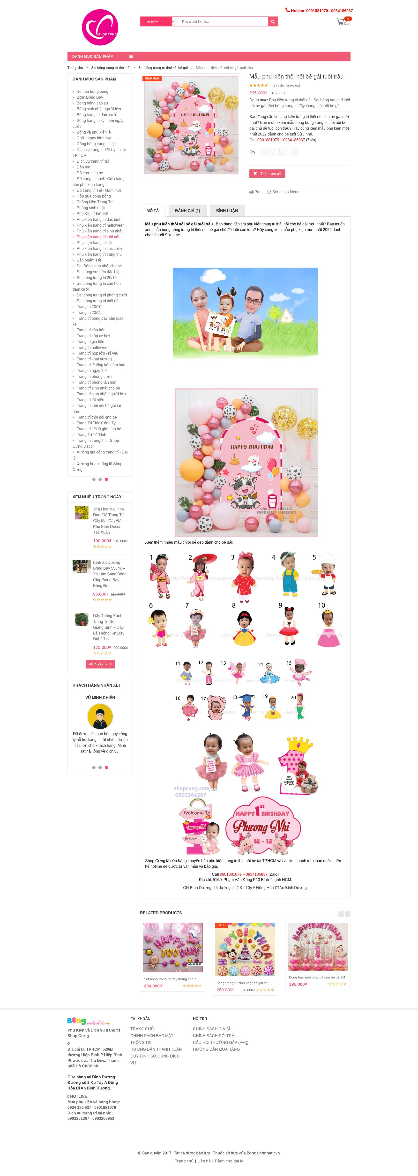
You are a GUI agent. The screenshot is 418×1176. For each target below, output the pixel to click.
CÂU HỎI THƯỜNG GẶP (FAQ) (220, 1043)
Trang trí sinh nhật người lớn (101, 394)
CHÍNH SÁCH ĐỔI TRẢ (213, 1036)
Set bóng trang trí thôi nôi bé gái (163, 68)
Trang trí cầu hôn (91, 330)
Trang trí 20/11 (89, 312)
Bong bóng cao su (92, 103)
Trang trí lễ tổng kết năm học (101, 365)
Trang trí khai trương (94, 359)
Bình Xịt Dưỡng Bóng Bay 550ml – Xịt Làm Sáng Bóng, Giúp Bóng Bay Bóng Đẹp (110, 574)
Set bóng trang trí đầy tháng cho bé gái (174, 979)
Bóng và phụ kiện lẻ (94, 132)
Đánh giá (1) (187, 211)
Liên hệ (204, 1161)
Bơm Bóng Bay (90, 97)
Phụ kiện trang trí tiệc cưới (99, 248)
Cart (347, 23)
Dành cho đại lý (229, 1161)
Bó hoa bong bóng (92, 91)
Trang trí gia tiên (90, 342)
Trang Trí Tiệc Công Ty (96, 423)
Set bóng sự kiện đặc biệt (98, 272)
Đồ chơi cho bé (90, 173)
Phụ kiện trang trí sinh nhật (99, 231)
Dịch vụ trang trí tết (93, 161)
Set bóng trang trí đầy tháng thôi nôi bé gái (304, 106)
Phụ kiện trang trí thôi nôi (290, 100)
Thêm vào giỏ (271, 173)
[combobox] (159, 21)
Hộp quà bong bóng (94, 196)
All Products (98, 664)
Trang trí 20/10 (89, 307)
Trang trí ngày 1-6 (92, 371)
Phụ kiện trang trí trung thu (99, 254)
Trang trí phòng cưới (94, 376)
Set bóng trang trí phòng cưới (102, 295)
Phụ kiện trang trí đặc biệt (98, 219)
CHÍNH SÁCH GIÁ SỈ (211, 1029)
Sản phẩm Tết (89, 260)
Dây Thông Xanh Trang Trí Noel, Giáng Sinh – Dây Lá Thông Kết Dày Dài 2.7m (108, 627)
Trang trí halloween (93, 347)
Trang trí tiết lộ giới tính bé (99, 429)
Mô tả (153, 211)
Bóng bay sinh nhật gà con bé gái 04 (317, 977)
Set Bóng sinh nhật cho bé (99, 266)
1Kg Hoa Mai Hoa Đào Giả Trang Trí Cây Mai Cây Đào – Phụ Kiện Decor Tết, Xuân (110, 520)
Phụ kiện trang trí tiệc (95, 243)
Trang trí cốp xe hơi (93, 336)
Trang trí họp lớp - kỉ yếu (97, 353)
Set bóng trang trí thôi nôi (110, 68)
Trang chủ (75, 68)
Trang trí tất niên (90, 400)
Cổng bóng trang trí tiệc (97, 144)
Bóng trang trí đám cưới (97, 115)
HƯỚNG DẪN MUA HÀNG (216, 1049)
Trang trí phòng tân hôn (96, 382)
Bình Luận (227, 211)
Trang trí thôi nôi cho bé (97, 417)
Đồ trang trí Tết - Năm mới (99, 190)
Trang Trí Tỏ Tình (91, 435)
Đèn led (83, 167)
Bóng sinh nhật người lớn (99, 109)
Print (258, 192)
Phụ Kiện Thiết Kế (92, 214)
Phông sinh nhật (91, 208)
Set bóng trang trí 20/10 (97, 278)
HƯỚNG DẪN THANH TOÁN (156, 1049)
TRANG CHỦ (142, 1029)
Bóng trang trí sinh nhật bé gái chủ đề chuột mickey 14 (258, 983)
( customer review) (286, 85)
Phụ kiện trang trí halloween (101, 225)
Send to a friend (285, 192)
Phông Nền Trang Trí (94, 202)
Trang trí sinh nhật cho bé (98, 388)
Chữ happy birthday (94, 138)
